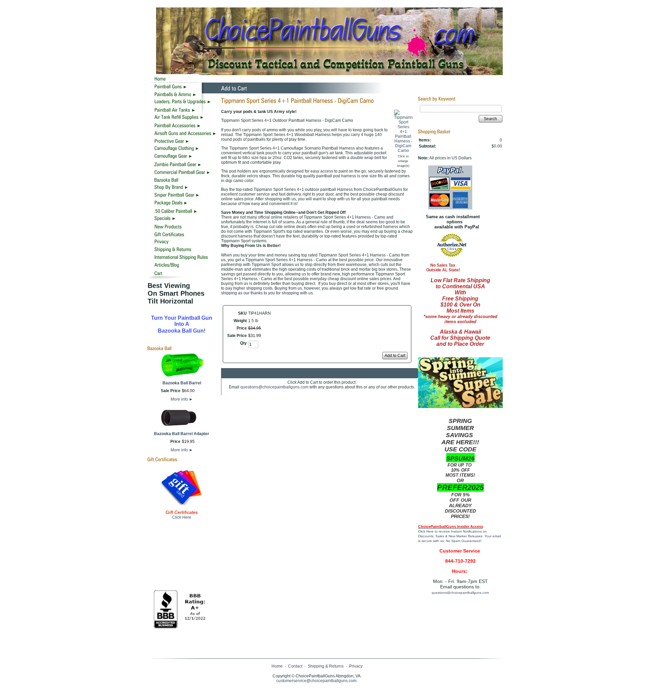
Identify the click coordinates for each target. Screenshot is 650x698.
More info (182, 399)
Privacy (356, 666)
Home (277, 666)
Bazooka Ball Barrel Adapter (181, 433)
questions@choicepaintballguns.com (274, 387)
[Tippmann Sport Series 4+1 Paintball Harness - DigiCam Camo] (403, 150)
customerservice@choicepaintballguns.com (316, 680)
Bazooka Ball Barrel (181, 383)
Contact (295, 666)
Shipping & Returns (326, 666)
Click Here (181, 517)
